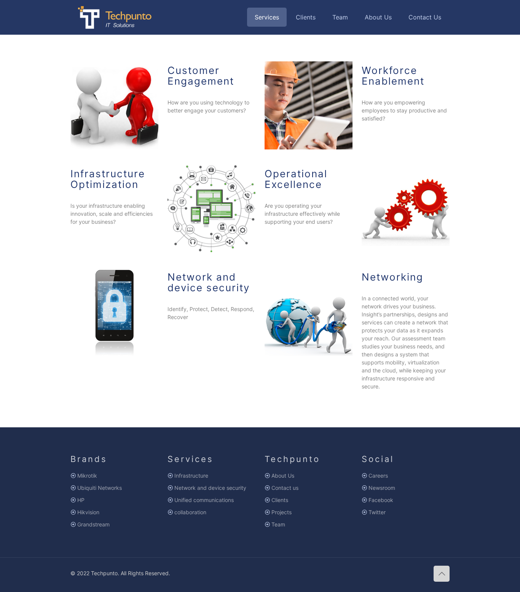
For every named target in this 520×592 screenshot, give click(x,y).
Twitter (377, 512)
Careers (378, 475)
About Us (282, 475)
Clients (279, 500)
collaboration (190, 512)
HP (81, 500)
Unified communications (204, 500)
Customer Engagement (200, 75)
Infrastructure (191, 475)
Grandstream (93, 524)
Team (278, 524)
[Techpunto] (115, 17)
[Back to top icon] (442, 574)
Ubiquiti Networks (99, 488)
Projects (281, 512)
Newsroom (381, 488)
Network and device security (210, 488)
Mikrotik (87, 475)
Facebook (380, 500)
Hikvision (88, 512)
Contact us (284, 488)
